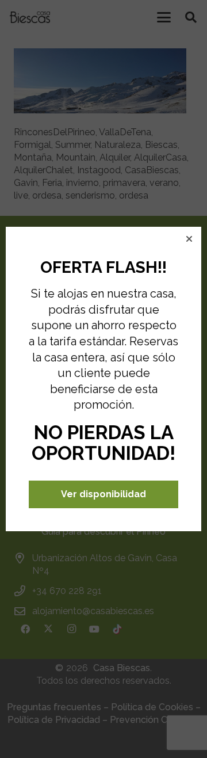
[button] (189, 239)
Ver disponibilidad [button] (103, 494)
